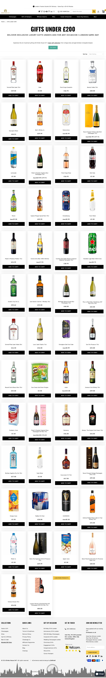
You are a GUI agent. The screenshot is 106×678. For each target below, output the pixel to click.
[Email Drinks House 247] (54, 11)
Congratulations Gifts (50, 648)
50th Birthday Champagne (51, 634)
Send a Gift (4, 628)
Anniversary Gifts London (51, 631)
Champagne (12, 17)
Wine (53, 17)
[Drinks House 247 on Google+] (44, 11)
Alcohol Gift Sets (6, 642)
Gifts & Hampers (27, 17)
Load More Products (61, 578)
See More (53, 47)
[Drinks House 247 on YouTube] (47, 11)
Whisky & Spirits (42, 17)
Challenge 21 (26, 640)
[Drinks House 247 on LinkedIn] (51, 11)
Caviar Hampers (48, 653)
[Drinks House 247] (5, 11)
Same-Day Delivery (83, 17)
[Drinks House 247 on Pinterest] (49, 11)
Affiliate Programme (28, 642)
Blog (23, 648)
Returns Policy (26, 634)
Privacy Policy (26, 637)
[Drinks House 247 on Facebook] (42, 11)
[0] (103, 11)
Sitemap (25, 651)
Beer (95, 17)
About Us (25, 628)
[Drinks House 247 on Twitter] (39, 11)
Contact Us (25, 645)
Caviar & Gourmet (66, 17)
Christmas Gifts (48, 642)
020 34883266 (64, 11)
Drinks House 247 (11, 660)
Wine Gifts (47, 651)
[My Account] (98, 10)
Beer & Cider (5, 640)
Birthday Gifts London (50, 628)
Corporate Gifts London (51, 637)
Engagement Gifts (49, 645)
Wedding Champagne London (52, 640)
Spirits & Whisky (6, 637)
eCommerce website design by (41, 660)
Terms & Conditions (28, 631)
